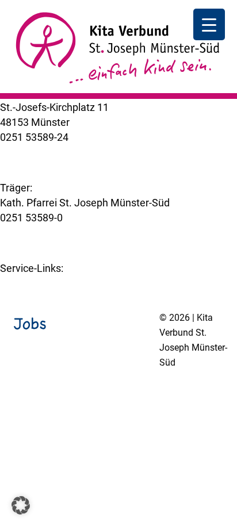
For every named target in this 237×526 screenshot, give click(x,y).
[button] (20, 505)
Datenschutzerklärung (98, 392)
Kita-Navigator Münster (53, 283)
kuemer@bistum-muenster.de (68, 152)
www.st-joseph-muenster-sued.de (77, 232)
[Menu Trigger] (209, 24)
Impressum (26, 392)
